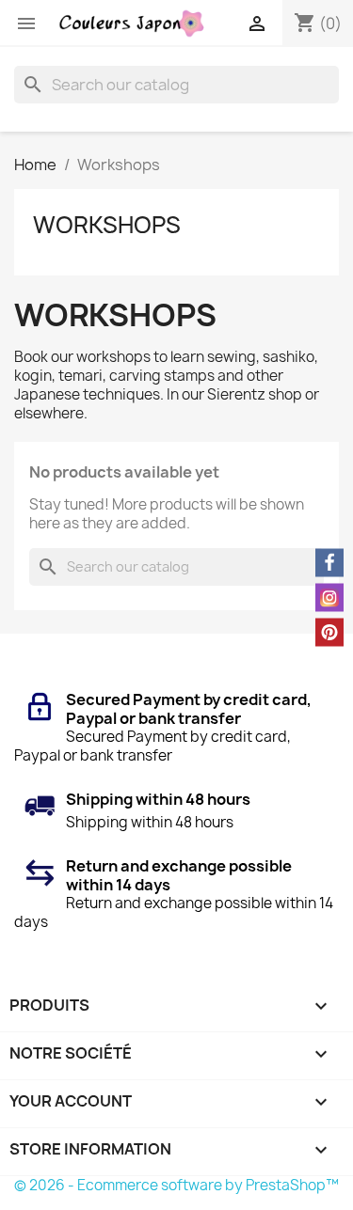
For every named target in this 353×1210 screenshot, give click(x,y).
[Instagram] (329, 597)
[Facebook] (329, 562)
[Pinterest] (329, 632)
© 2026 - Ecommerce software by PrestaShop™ (176, 1185)
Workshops (107, 225)
